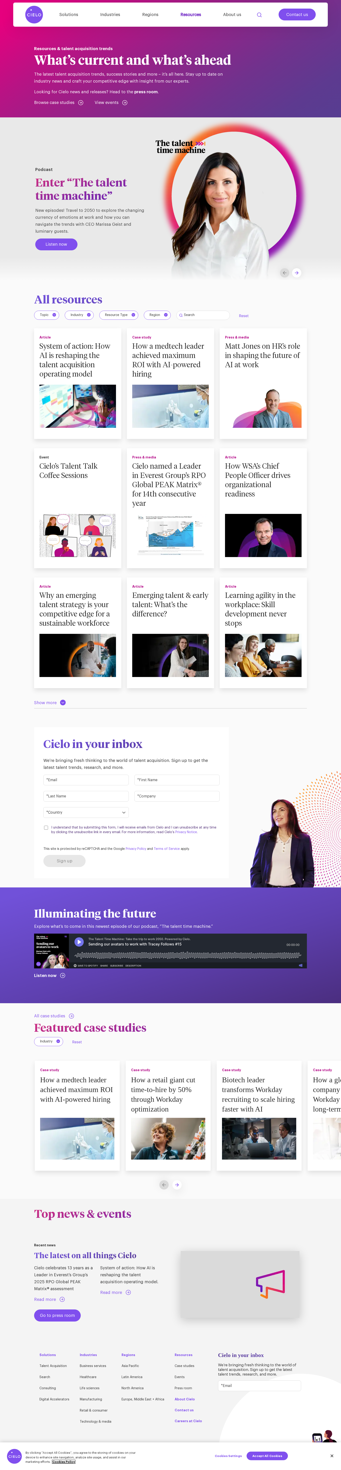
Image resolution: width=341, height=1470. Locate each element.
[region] (170, 1456)
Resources (190, 15)
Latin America (132, 1377)
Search (259, 15)
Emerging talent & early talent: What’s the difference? (170, 605)
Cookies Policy (63, 1461)
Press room (183, 1388)
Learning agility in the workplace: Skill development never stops (260, 609)
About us (232, 15)
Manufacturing (91, 1399)
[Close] (332, 1456)
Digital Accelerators (54, 1399)
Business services (93, 1366)
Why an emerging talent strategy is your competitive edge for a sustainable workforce (74, 609)
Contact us (297, 15)
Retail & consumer (94, 1410)
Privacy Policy (136, 849)
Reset (244, 316)
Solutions (68, 15)
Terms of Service (167, 849)
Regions (150, 15)
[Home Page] (34, 14)
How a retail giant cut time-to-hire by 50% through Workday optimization (163, 1094)
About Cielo (185, 1399)
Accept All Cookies (267, 1455)
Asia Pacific (130, 1366)
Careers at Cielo (188, 1421)
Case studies (184, 1366)
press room (146, 92)
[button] (296, 272)
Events (180, 1377)
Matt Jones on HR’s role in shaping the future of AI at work (262, 356)
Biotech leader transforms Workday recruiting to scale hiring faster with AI (258, 1094)
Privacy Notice (186, 832)
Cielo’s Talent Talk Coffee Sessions (68, 471)
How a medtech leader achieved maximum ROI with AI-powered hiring (168, 360)
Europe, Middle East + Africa (143, 1399)
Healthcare (88, 1377)
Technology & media (95, 1421)
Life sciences (90, 1388)
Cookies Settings (228, 1455)
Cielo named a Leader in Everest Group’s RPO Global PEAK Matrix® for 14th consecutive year (169, 485)
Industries (110, 15)
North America (133, 1388)
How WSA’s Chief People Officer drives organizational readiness (257, 480)
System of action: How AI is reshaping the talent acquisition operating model (74, 360)
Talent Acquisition (53, 1366)
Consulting (47, 1388)
